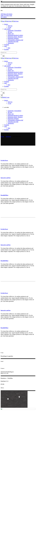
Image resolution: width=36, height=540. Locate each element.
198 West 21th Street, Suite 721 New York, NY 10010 (6, 15)
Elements (8, 136)
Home (2, 136)
